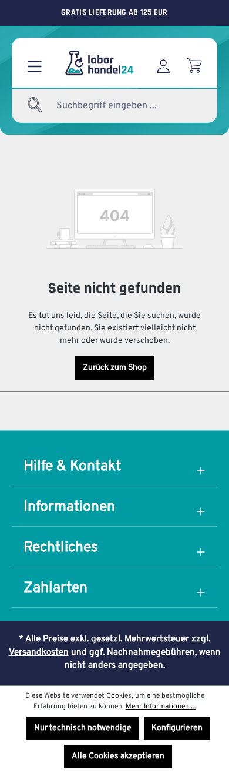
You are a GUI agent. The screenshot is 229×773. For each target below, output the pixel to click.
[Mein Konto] (163, 63)
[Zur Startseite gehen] (99, 63)
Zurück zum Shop (115, 368)
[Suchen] (35, 105)
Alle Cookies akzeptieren (118, 756)
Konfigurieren (177, 728)
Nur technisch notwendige (83, 728)
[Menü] (35, 63)
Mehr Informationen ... (161, 706)
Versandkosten (39, 652)
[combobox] (117, 105)
